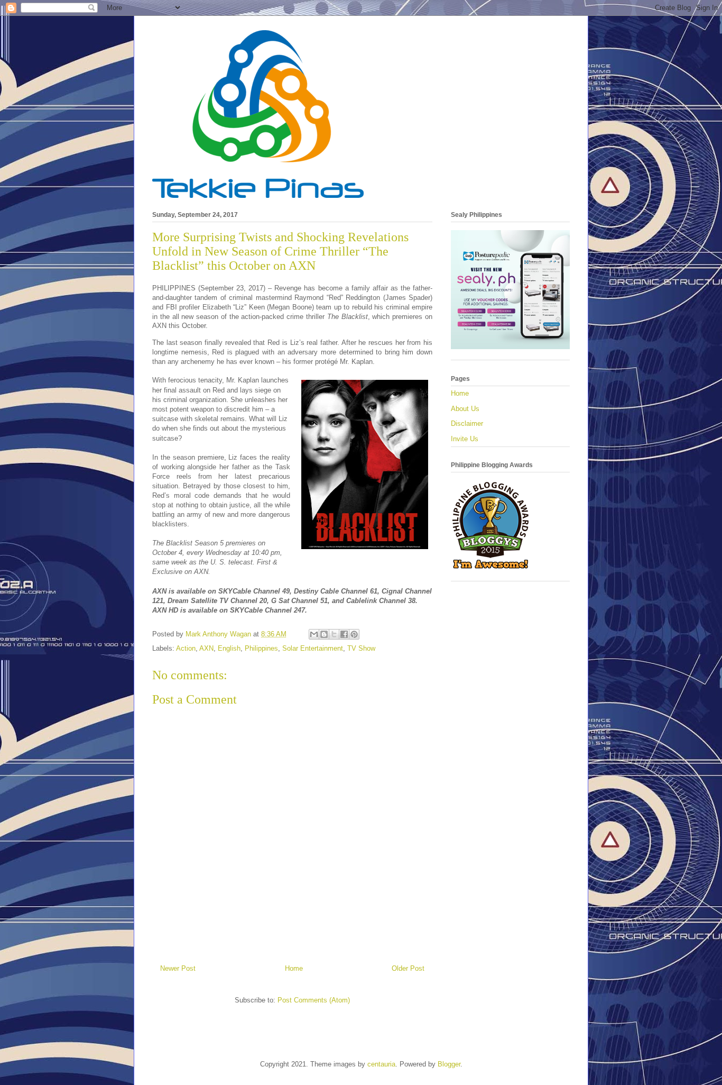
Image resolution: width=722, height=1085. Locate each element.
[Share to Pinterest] (354, 634)
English (229, 648)
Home (294, 968)
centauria (381, 1064)
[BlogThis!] (324, 634)
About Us (465, 409)
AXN (206, 648)
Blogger (449, 1064)
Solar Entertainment (312, 648)
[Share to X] (334, 634)
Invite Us (464, 439)
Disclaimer (467, 423)
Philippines (261, 648)
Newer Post (178, 968)
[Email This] (314, 634)
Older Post (408, 968)
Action (186, 648)
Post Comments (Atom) (313, 1000)
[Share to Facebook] (344, 634)
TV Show (361, 648)
